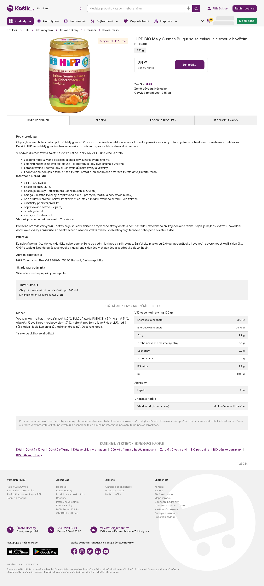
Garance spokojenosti (118, 486)
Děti (19, 449)
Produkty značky (226, 120)
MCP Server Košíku (67, 509)
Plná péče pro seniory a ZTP (24, 494)
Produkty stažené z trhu (70, 494)
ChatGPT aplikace (67, 513)
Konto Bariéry (64, 505)
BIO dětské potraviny (227, 449)
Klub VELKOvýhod (17, 486)
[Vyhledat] (196, 8)
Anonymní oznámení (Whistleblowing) (167, 514)
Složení (101, 120)
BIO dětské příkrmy (29, 455)
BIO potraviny (200, 449)
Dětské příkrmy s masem (89, 449)
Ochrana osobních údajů (170, 505)
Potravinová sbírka (67, 501)
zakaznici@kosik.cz (114, 528)
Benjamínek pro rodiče (20, 490)
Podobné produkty (163, 120)
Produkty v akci (114, 490)
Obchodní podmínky (167, 501)
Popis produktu (38, 120)
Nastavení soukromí (166, 509)
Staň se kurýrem (164, 494)
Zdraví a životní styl (173, 449)
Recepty (61, 497)
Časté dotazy (64, 490)
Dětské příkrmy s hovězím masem (133, 449)
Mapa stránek (163, 497)
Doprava (61, 486)
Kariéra (159, 490)
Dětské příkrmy (59, 449)
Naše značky (113, 494)
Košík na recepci (17, 497)
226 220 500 (67, 528)
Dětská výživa (35, 449)
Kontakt (159, 486)
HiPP (149, 84)
